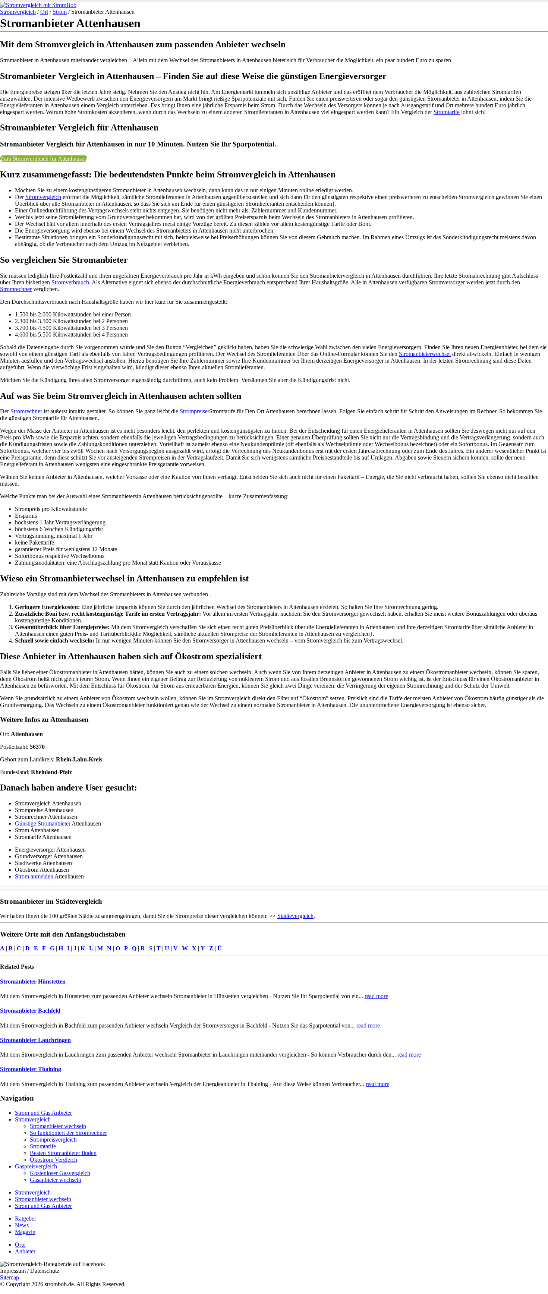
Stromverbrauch (70, 282)
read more (376, 996)
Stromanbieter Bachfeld (30, 1010)
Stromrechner (16, 289)
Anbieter (25, 1251)
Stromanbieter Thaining (30, 1069)
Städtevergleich (295, 916)
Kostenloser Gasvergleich (60, 1173)
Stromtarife (447, 112)
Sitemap (9, 1277)
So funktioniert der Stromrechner (68, 1133)
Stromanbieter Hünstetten (33, 981)
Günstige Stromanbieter (42, 823)
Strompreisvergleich (53, 1139)
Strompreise (194, 411)
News (22, 1225)
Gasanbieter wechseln (55, 1180)
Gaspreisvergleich (36, 1166)
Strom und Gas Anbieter (43, 1113)
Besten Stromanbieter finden (63, 1153)
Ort (44, 12)
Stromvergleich (18, 12)
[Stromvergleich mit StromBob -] (38, 5)
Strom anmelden (34, 876)
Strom (60, 12)
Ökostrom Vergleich (53, 1159)
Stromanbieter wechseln (58, 1126)
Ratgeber (25, 1218)
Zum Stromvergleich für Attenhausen (43, 158)
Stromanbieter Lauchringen (35, 1040)
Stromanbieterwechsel (425, 354)
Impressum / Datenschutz (29, 1271)
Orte (20, 1244)
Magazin (25, 1232)
